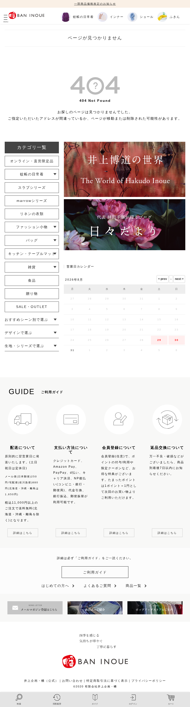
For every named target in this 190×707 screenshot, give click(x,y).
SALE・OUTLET (32, 307)
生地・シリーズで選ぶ (24, 346)
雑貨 (32, 267)
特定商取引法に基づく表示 (107, 680)
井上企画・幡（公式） (41, 680)
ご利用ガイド (95, 572)
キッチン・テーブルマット (32, 254)
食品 (32, 280)
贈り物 (32, 294)
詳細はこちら (22, 532)
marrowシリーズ (32, 201)
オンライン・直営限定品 (32, 161)
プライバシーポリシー (148, 680)
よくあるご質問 (97, 586)
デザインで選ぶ (18, 333)
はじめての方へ (55, 586)
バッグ (32, 240)
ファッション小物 (32, 227)
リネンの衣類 (32, 214)
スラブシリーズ (32, 188)
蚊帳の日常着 (32, 174)
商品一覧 (134, 586)
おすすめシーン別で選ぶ (26, 320)
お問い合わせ (72, 680)
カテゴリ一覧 (32, 147)
